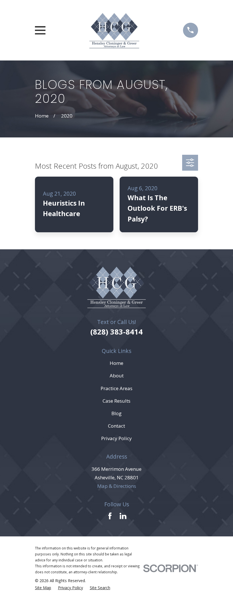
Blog (116, 413)
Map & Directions (116, 486)
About (117, 375)
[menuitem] (43, 587)
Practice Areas (116, 388)
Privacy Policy (116, 438)
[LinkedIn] (123, 516)
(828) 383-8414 (116, 331)
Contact (116, 426)
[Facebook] (110, 516)
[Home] (114, 30)
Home (116, 363)
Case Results (116, 401)
